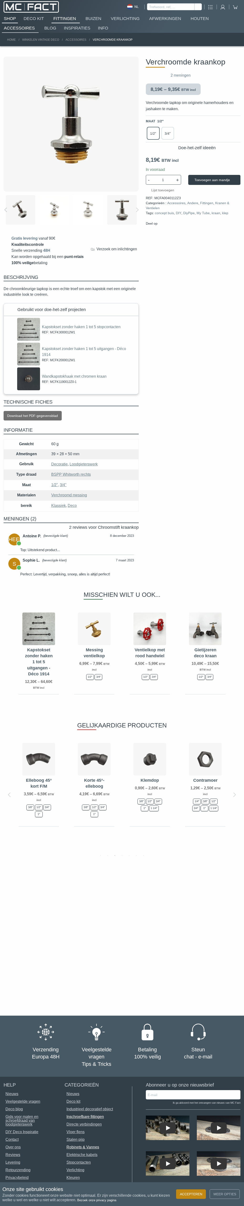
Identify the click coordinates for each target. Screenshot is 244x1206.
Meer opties (225, 1194)
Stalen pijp (75, 1139)
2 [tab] (107, 855)
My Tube (203, 213)
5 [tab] (129, 855)
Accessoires (19, 28)
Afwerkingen (165, 18)
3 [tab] (114, 855)
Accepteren (191, 1194)
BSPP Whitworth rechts (71, 474)
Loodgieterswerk (84, 464)
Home (11, 39)
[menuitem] (10, 18)
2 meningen (181, 75)
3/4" (63, 485)
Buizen (93, 18)
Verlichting (125, 18)
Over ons (13, 1147)
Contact (12, 1139)
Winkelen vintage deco (40, 39)
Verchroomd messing (69, 495)
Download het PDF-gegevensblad (32, 416)
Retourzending (17, 1170)
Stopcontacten (78, 1162)
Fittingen (64, 18)
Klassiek (58, 506)
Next (137, 210)
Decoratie (59, 464)
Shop (10, 18)
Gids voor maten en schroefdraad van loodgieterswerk (21, 1120)
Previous (6, 210)
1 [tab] (100, 855)
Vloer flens (75, 1132)
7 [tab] (143, 855)
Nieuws (72, 1094)
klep (225, 213)
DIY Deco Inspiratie (21, 1132)
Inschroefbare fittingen (85, 1117)
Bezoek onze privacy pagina (96, 1200)
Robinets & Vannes (82, 1147)
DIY (178, 213)
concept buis (164, 213)
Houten (200, 18)
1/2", (55, 485)
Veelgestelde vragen (22, 1101)
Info (103, 28)
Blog (50, 28)
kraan (216, 213)
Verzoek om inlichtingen (116, 249)
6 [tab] (136, 855)
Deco (72, 506)
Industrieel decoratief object (89, 1109)
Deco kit (34, 18)
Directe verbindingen (84, 1124)
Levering (12, 1162)
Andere (192, 203)
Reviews (12, 1155)
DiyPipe (189, 213)
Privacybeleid (17, 1178)
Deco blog (14, 1109)
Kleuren (73, 1178)
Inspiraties (77, 28)
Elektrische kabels (81, 1155)
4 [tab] (122, 855)
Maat (155, 121)
